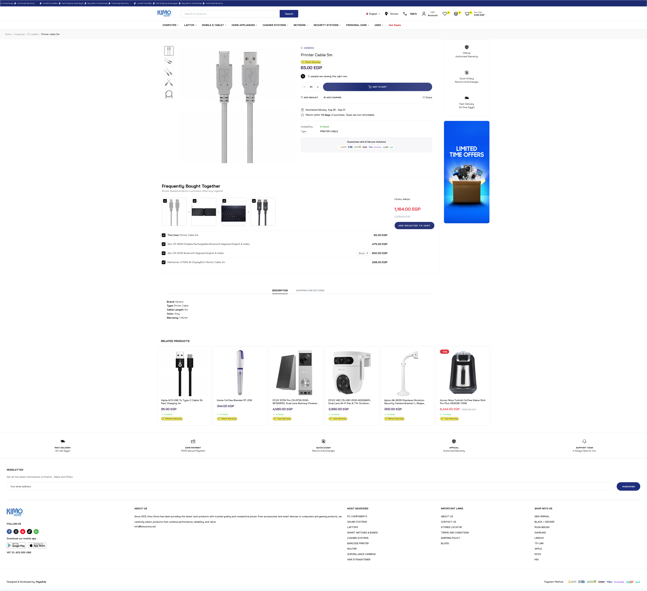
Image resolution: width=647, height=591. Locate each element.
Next (490, 386)
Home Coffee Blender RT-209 (234, 400)
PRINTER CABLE (329, 131)
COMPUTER (170, 25)
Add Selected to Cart (414, 225)
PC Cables (33, 34)
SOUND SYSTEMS (357, 521)
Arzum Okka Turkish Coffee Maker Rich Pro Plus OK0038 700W (462, 402)
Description (280, 290)
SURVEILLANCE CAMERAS (361, 554)
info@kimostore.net (145, 526)
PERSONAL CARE (356, 25)
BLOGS (445, 543)
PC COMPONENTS (357, 516)
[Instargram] (16, 531)
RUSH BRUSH (542, 527)
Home (8, 34)
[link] (205, 355)
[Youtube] (22, 531)
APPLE (538, 548)
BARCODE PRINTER (358, 543)
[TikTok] (29, 531)
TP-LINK (539, 543)
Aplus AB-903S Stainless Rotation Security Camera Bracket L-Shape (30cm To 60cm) (404, 402)
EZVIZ (538, 554)
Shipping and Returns (310, 290)
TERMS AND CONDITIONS (455, 532)
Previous (156, 386)
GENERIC (309, 48)
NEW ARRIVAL (542, 516)
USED (378, 25)
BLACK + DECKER (544, 521)
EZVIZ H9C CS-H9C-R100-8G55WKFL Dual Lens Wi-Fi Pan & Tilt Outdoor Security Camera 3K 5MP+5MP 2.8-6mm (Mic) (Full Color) (351, 402)
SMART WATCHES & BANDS (362, 532)
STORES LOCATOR (451, 527)
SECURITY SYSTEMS (326, 25)
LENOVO (539, 537)
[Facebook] (9, 531)
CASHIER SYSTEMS (275, 25)
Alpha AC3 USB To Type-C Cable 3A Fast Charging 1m (182, 402)
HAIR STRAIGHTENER (358, 559)
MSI (536, 559)
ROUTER (352, 548)
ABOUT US (447, 516)
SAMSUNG (540, 532)
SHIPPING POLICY (450, 537)
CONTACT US (448, 521)
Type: (304, 131)
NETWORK (300, 25)
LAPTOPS (352, 527)
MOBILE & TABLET (213, 25)
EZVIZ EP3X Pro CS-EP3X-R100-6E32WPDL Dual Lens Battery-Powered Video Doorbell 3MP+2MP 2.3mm (295, 402)
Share (428, 97)
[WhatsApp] (36, 531)
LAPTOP (189, 25)
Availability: (307, 126)
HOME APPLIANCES (244, 25)
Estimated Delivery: (316, 109)
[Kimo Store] (165, 14)
